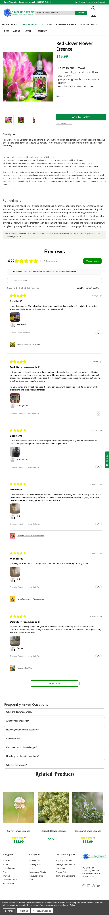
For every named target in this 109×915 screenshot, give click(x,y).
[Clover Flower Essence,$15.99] (18, 807)
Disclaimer (60, 868)
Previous (2, 813)
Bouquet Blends (89, 24)
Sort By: (80, 287)
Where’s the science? (16, 765)
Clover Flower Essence (18, 830)
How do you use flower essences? (22, 729)
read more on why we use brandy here (76, 163)
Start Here (7, 860)
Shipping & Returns (64, 860)
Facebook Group (10, 879)
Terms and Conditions (65, 876)
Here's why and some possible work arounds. (67, 160)
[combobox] (55, 13)
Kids (49, 24)
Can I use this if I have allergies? (21, 747)
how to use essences (51, 166)
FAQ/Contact (8, 883)
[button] (60, 261)
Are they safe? (13, 738)
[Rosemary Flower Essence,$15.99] (87, 807)
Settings (9, 910)
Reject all (23, 910)
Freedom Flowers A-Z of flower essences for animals (32, 233)
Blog (5, 872)
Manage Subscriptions (65, 864)
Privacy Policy (62, 872)
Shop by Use (8, 24)
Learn (27, 31)
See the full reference (62, 233)
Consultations (9, 868)
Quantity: (60, 96)
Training (6, 876)
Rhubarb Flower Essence (53, 830)
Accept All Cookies (42, 910)
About (16, 31)
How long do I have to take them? (22, 756)
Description (9, 134)
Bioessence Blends (66, 24)
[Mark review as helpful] (98, 333)
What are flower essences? (19, 712)
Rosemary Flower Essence (88, 830)
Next (104, 813)
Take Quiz (107, 458)
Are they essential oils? (17, 720)
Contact (42, 31)
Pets (6, 31)
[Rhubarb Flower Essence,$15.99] (53, 807)
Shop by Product (31, 24)
